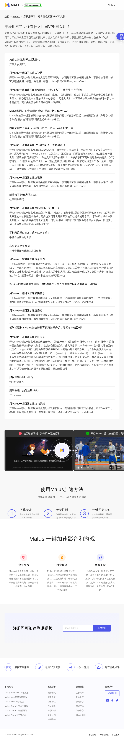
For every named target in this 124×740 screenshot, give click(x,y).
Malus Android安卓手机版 (16, 706)
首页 (7, 16)
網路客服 (112, 693)
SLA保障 (51, 706)
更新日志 (52, 715)
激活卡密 (80, 697)
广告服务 (115, 735)
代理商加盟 (104, 735)
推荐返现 (92, 735)
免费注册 (102, 628)
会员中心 (80, 701)
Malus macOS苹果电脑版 (16, 697)
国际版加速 (81, 715)
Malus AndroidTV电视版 (16, 715)
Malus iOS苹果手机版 (14, 701)
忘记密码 (80, 706)
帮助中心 (80, 710)
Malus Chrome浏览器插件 (16, 710)
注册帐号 (80, 692)
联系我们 (52, 719)
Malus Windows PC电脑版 (16, 692)
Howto (16, 16)
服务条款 (52, 697)
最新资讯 (52, 692)
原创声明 (52, 710)
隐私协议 (52, 701)
